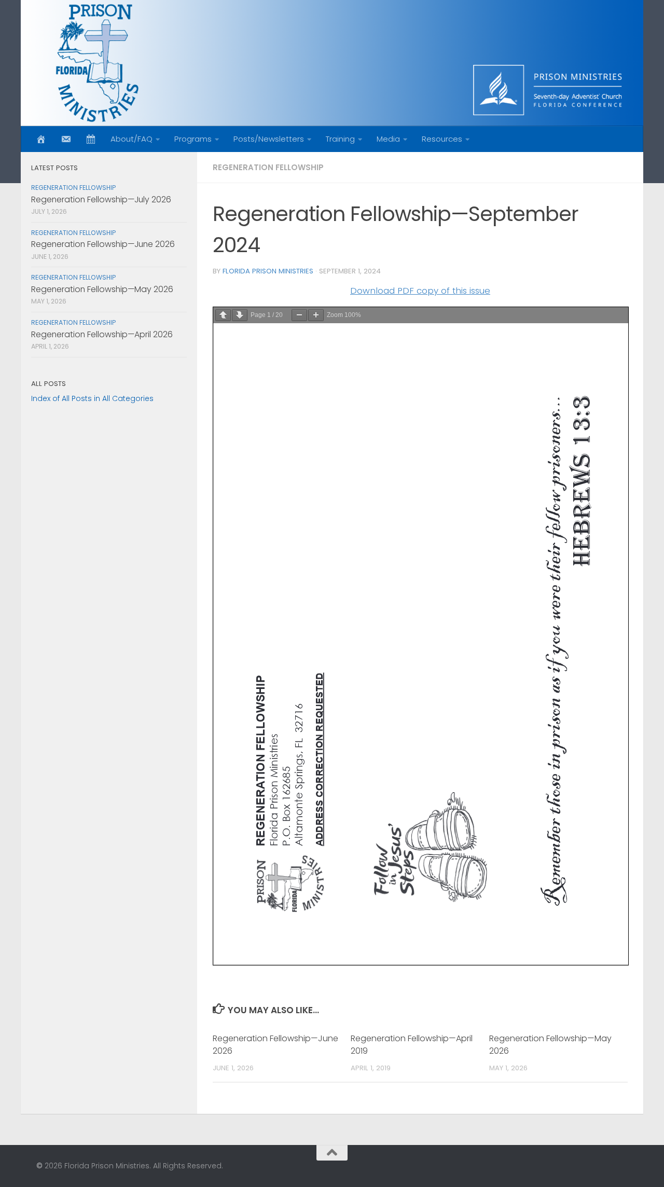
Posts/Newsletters (268, 138)
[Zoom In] (316, 315)
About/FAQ (131, 138)
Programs (193, 138)
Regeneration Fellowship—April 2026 (102, 334)
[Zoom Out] (299, 315)
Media (388, 138)
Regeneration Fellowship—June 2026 (103, 244)
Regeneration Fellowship (268, 167)
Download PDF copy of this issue (420, 290)
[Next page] (239, 315)
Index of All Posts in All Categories (92, 398)
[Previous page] (223, 315)
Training (340, 138)
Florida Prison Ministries (268, 271)
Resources (442, 138)
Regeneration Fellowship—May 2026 (102, 289)
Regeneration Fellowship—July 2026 (101, 199)
